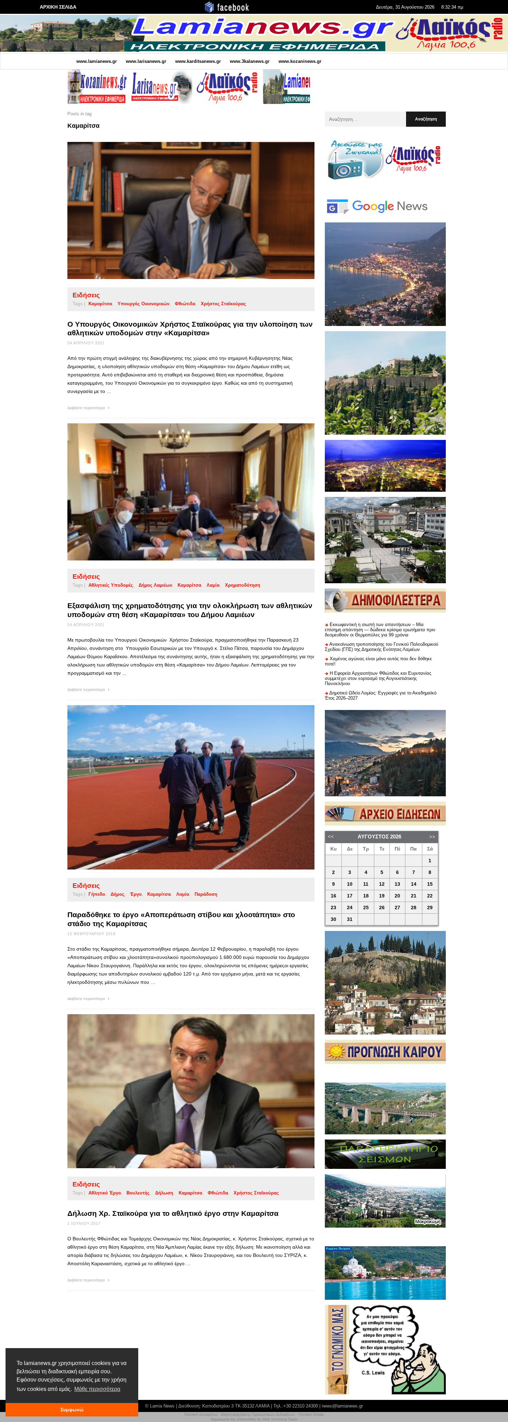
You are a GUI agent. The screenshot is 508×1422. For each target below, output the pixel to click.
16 (333, 896)
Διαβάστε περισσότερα (86, 408)
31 (349, 919)
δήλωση (164, 1192)
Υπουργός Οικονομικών (143, 303)
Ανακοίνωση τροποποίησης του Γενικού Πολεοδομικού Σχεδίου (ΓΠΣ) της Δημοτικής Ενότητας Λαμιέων (381, 647)
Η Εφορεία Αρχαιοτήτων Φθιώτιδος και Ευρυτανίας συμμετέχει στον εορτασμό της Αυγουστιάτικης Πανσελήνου (378, 678)
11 (365, 884)
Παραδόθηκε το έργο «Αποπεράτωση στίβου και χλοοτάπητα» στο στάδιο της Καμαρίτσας (181, 919)
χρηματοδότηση (242, 585)
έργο (136, 894)
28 (413, 907)
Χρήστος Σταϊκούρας (223, 303)
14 (413, 884)
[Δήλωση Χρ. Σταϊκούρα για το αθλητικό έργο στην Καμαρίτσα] (180, 1091)
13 (397, 884)
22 (430, 896)
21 (413, 896)
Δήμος (117, 894)
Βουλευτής (138, 1192)
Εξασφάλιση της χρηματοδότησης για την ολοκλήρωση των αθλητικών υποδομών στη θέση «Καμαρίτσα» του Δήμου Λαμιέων (189, 610)
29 (430, 907)
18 (366, 896)
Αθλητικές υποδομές (110, 585)
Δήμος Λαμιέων (155, 585)
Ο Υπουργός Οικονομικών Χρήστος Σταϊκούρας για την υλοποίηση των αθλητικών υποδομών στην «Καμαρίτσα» (190, 328)
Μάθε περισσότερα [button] (97, 1389)
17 (349, 896)
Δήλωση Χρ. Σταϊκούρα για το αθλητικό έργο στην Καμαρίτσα (173, 1213)
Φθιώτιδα (185, 303)
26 (382, 907)
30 (333, 919)
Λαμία (213, 585)
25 (366, 907)
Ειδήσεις (86, 295)
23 (333, 907)
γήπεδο (96, 894)
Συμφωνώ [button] (72, 1409)
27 (397, 907)
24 (349, 907)
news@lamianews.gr (342, 1406)
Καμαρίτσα (100, 303)
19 (382, 896)
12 (382, 884)
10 (349, 884)
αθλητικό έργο (104, 1192)
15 (430, 884)
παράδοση (206, 894)
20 (397, 896)
